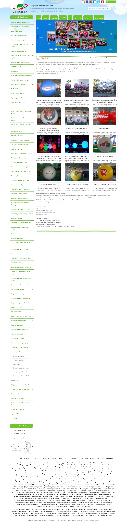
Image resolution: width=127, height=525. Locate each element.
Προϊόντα (63, 17)
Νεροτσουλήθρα (60, 493)
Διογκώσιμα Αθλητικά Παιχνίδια (20, 258)
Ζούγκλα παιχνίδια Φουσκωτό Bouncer (71, 497)
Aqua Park (66, 499)
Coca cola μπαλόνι (104, 128)
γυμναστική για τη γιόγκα (51, 487)
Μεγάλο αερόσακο (16, 312)
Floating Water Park (95, 489)
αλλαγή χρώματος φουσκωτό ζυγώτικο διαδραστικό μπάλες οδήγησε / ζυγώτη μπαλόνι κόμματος (76, 157)
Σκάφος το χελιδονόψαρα (47, 473)
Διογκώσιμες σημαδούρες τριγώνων (68, 511)
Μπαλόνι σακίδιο (16, 380)
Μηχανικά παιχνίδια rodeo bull (20, 303)
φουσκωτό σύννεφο (18, 493)
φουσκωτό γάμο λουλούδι (103, 491)
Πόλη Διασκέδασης (61, 506)
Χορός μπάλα (37, 483)
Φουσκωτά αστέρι (35, 465)
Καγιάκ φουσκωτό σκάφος (77, 483)
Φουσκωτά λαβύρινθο (81, 467)
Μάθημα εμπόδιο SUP (65, 465)
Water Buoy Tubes (32, 515)
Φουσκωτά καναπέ (46, 467)
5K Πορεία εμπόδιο (50, 513)
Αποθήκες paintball (105, 465)
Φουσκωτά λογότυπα (17, 338)
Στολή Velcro (85, 479)
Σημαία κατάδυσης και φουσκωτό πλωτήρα (21, 126)
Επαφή (54, 458)
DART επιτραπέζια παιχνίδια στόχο (77, 493)
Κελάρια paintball (16, 234)
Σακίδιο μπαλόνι (108, 487)
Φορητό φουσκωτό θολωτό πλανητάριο (27, 504)
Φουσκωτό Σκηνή (79, 465)
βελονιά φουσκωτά (16, 31)
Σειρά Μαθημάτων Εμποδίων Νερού (21, 75)
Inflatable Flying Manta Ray (22, 497)
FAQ (70, 18)
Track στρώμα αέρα (49, 495)
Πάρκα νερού (84, 489)
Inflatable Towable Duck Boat (45, 506)
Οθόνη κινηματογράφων (36, 481)
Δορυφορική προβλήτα (21, 487)
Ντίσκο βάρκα (30, 477)
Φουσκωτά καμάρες (17, 325)
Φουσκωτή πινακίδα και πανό (19, 329)
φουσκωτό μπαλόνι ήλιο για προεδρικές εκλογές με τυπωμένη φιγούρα (49, 129)
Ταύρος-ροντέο (43, 469)
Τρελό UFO (20, 477)
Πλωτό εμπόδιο (110, 485)
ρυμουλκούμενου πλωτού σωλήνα (71, 487)
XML (16, 458)
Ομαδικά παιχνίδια (61, 483)
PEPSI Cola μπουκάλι (76, 495)
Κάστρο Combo (89, 485)
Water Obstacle (42, 499)
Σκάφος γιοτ (62, 481)
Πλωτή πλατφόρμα (109, 489)
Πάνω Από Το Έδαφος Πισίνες (19, 144)
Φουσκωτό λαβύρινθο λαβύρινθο (21, 267)
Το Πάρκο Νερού (74, 506)
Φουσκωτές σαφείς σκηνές (19, 194)
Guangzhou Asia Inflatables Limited (36, 509)
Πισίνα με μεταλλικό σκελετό (19, 158)
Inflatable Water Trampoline (107, 513)
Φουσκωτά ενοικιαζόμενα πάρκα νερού (20, 46)
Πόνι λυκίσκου (92, 477)
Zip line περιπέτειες (16, 307)
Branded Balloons (111, 58)
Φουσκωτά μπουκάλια (17, 334)
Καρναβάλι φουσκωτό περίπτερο (66, 502)
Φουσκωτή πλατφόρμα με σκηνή (20, 22)
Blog (60, 458)
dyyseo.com (96, 520)
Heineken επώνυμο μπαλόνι (49, 184)
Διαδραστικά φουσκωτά (18, 289)
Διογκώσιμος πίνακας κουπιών (106, 511)
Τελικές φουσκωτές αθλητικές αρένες (22, 316)
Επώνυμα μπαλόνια (18, 360)
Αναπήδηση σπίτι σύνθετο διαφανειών (101, 463)
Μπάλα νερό (81, 477)
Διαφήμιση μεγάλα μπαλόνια (21, 372)
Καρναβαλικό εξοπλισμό (18, 398)
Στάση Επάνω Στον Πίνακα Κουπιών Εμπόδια (21, 112)
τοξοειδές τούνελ (71, 477)
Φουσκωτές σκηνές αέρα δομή (20, 180)
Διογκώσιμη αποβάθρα (88, 511)
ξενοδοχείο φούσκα (36, 487)
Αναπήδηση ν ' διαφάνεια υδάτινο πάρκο (25, 473)
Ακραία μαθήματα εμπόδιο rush (20, 80)
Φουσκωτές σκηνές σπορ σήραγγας (21, 223)
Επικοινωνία (99, 18)
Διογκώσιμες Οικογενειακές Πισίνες (21, 153)
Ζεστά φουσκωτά (16, 67)
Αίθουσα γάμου (88, 499)
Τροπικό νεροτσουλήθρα (50, 497)
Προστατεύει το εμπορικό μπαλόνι (77, 128)
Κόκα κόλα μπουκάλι (19, 489)
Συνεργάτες (88, 18)
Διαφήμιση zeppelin (19, 356)
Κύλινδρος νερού (92, 465)
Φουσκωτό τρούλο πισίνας (49, 504)
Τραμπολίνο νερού (42, 479)
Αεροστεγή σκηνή (20, 467)
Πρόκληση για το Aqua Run (28, 499)
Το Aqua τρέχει (45, 463)
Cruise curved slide (40, 491)
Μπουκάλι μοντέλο (48, 483)
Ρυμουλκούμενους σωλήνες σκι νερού (20, 57)
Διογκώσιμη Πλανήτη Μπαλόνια (22, 376)
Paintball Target (36, 497)
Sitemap (109, 458)
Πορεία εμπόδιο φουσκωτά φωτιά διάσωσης (29, 495)
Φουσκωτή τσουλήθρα (58, 463)
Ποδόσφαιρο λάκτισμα (98, 475)
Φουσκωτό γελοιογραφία (84, 471)
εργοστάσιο (78, 18)
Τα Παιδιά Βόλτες (16, 89)
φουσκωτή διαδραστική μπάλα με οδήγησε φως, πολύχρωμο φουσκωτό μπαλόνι (49, 157)
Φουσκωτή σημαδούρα (31, 463)
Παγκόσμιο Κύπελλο (58, 477)
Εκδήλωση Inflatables (17, 409)
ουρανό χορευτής (65, 504)
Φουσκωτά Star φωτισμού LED (34, 471)
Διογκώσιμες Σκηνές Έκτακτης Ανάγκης (20, 204)
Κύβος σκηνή (19, 475)
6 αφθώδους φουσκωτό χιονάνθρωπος (49, 489)
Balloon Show (100, 58)
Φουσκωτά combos (17, 254)
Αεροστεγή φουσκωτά (17, 93)
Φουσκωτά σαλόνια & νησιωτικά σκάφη (20, 119)
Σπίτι (39, 18)
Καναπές (109, 475)
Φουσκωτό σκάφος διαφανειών (105, 469)
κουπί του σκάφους (106, 481)
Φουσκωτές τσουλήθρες (18, 185)
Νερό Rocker (19, 471)
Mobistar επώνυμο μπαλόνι (104, 156)
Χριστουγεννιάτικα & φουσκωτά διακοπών (20, 404)
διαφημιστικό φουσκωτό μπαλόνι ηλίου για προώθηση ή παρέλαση (104, 101)
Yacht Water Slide (20, 515)
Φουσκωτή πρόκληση (43, 477)
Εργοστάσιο (45, 458)
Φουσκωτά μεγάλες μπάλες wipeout (21, 298)
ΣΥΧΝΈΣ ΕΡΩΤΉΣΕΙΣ (86, 458)
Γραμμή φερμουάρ (17, 485)
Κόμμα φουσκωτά (41, 500)
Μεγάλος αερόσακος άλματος (103, 471)
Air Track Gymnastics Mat (47, 515)
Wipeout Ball (100, 485)
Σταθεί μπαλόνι (31, 489)
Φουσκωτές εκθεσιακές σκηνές (20, 198)
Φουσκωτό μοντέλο (33, 467)
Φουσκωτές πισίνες (16, 149)
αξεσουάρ (14, 418)
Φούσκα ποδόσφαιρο (107, 473)
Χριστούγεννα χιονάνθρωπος (48, 485)
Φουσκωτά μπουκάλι (30, 469)
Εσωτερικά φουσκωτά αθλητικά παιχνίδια (20, 273)
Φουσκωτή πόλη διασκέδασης (20, 62)
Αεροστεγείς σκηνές (17, 176)
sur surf (109, 504)
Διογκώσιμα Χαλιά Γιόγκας (19, 102)
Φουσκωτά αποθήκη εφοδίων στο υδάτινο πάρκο (64, 479)
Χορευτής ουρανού (37, 513)
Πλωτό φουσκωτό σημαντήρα (63, 467)
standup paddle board (32, 493)
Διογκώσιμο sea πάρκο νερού (66, 513)
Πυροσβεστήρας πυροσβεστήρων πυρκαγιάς (21, 244)
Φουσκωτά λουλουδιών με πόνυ (20, 285)
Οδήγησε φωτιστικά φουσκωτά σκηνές (20, 228)
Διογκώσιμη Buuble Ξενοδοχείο (20, 189)
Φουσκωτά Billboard (31, 485)
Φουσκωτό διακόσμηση (50, 465)
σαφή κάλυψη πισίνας (78, 504)
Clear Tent (90, 500)
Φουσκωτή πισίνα (89, 469)
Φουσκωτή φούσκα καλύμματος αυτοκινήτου (28, 502)
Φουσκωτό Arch (17, 469)
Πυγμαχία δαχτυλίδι (73, 491)
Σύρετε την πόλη (76, 499)
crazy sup (80, 513)
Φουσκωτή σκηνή (106, 502)
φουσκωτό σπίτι (100, 504)
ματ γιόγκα (90, 504)
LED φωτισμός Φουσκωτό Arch (94, 497)
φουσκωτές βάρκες (16, 131)
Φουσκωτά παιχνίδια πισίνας (19, 162)
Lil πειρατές (31, 479)
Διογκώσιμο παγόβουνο (24, 483)
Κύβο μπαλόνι (17, 364)
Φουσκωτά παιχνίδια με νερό (19, 167)
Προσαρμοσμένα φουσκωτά (19, 347)
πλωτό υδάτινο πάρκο (105, 509)
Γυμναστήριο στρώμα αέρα (19, 98)
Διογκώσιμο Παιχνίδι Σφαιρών (20, 140)
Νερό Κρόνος (109, 497)
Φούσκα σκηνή (76, 469)
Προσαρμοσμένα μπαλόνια (20, 368)
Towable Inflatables (77, 515)
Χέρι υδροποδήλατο (21, 481)
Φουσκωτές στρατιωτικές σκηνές (20, 209)
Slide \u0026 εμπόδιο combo (57, 500)
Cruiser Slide (79, 485)
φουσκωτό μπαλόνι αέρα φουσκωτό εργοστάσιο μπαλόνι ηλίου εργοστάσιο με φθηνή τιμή (49, 101)
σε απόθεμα (14, 71)
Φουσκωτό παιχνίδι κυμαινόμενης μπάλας (21, 279)
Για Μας (46, 18)
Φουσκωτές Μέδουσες (65, 475)
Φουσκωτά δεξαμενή (93, 483)
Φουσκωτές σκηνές (17, 218)
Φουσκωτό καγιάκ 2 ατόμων (20, 513)
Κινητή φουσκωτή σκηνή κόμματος (89, 502)
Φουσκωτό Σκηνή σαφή (20, 465)
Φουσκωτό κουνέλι (47, 493)
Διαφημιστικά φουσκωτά (18, 321)
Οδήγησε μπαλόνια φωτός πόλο (20, 385)
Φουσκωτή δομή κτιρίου (103, 500)
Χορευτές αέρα (106, 483)
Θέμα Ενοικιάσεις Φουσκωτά (25, 500)
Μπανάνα (60, 473)
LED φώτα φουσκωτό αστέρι (66, 471)
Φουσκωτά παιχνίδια (17, 238)
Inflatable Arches (90, 515)
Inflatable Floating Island (105, 515)
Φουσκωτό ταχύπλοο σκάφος (92, 487)
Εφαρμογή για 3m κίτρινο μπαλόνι (104, 184)
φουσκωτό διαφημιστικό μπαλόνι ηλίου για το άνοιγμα (76, 101)
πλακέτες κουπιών (71, 509)
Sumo (69, 500)
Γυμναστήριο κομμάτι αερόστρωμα (60, 469)
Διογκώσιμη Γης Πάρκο (18, 84)
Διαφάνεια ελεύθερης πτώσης (56, 491)
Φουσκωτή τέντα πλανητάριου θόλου (22, 214)
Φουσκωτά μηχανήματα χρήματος (21, 343)
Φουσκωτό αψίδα (93, 473)
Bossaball (71, 481)
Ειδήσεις (54, 18)
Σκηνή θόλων (95, 479)
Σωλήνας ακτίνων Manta (47, 511)
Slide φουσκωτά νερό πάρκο (33, 475)
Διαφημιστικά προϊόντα (18, 394)
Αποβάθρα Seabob (93, 481)
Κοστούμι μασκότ (70, 473)
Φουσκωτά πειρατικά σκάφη (19, 249)
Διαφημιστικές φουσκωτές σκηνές (21, 171)
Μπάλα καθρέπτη (94, 493)
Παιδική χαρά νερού (87, 491)
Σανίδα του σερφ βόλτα (108, 493)
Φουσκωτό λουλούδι (50, 475)
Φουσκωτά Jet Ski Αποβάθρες (20, 26)
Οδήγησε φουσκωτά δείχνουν (20, 389)
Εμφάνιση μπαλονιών (17, 352)
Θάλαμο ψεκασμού (49, 502)
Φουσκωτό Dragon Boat (19, 511)
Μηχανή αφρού (80, 481)
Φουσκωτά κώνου (50, 471)
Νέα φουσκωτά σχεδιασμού (19, 35)
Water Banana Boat (91, 513)
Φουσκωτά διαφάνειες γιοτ (19, 51)
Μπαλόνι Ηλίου (81, 473)
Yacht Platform (86, 506)
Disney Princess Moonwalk (82, 475)
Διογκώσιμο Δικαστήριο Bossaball (21, 294)
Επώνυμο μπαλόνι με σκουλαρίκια (77, 184)
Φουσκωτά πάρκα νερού (18, 40)
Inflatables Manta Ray (105, 495)
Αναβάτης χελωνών (55, 499)
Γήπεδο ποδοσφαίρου (79, 500)
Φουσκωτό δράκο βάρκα (66, 485)
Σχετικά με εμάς (25, 458)
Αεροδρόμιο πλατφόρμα (70, 489)
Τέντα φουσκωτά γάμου (19, 479)
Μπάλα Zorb (108, 467)
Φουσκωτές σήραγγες (17, 263)
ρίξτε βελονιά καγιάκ (17, 136)
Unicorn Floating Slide (63, 515)
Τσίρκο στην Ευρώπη (101, 499)
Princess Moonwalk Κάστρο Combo (77, 463)
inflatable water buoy (90, 495)
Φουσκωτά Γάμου (51, 481)
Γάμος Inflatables (16, 414)
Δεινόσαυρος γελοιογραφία (24, 491)
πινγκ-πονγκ (14, 107)
